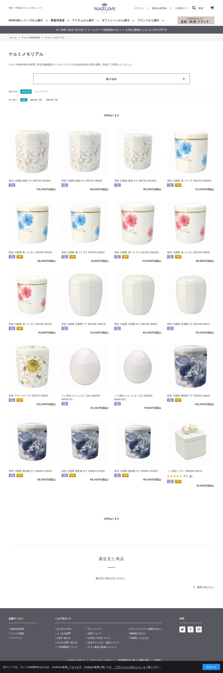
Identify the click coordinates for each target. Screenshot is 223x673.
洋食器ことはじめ (139, 637)
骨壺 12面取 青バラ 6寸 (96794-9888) (30, 252)
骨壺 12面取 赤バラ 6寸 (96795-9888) (188, 252)
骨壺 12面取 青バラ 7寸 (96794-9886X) (189, 180)
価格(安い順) (36, 99)
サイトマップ (94, 628)
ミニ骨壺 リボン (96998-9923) (184, 470)
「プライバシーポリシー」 (128, 666)
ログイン (139, 8)
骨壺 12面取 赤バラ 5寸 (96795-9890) (30, 323)
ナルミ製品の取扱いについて (102, 647)
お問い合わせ (64, 637)
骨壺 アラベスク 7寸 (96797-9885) (28, 395)
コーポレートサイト (76, 660)
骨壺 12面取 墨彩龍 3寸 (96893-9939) (136, 470)
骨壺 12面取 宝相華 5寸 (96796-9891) (188, 323)
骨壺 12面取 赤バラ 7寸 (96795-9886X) (136, 252)
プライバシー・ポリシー (101, 660)
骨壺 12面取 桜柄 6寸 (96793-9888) (81, 180)
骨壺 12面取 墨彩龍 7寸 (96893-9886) (188, 395)
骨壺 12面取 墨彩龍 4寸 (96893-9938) (83, 470)
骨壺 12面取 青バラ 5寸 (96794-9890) (83, 252)
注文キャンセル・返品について (104, 642)
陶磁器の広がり (138, 633)
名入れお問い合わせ (67, 642)
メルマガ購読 (17, 633)
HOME (157, 660)
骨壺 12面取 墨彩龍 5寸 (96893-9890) (30, 470)
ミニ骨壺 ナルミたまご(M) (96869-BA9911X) (81, 397)
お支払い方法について (99, 637)
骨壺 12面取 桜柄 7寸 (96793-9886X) (30, 180)
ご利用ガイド (181, 8)
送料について (94, 633)
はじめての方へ (65, 628)
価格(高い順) (52, 99)
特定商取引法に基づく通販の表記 (133, 660)
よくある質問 (64, 633)
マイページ (16, 637)
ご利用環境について (67, 647)
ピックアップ (41, 91)
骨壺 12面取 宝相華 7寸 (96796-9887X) (83, 323)
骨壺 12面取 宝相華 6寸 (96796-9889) (135, 323)
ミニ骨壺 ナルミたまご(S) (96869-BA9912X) (133, 397)
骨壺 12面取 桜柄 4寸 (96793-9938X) (135, 180)
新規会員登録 (159, 8)
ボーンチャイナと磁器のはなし (146, 628)
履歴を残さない (205, 587)
